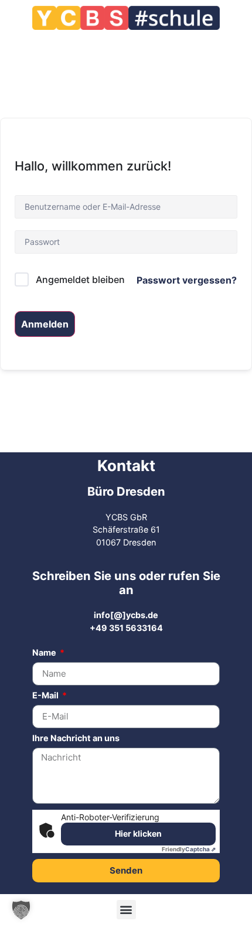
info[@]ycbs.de (126, 615)
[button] (126, 909)
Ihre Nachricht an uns (76, 738)
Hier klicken (138, 833)
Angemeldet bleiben (80, 279)
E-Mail (46, 695)
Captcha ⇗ (189, 848)
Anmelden (45, 324)
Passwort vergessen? (187, 280)
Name (45, 653)
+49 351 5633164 (126, 628)
